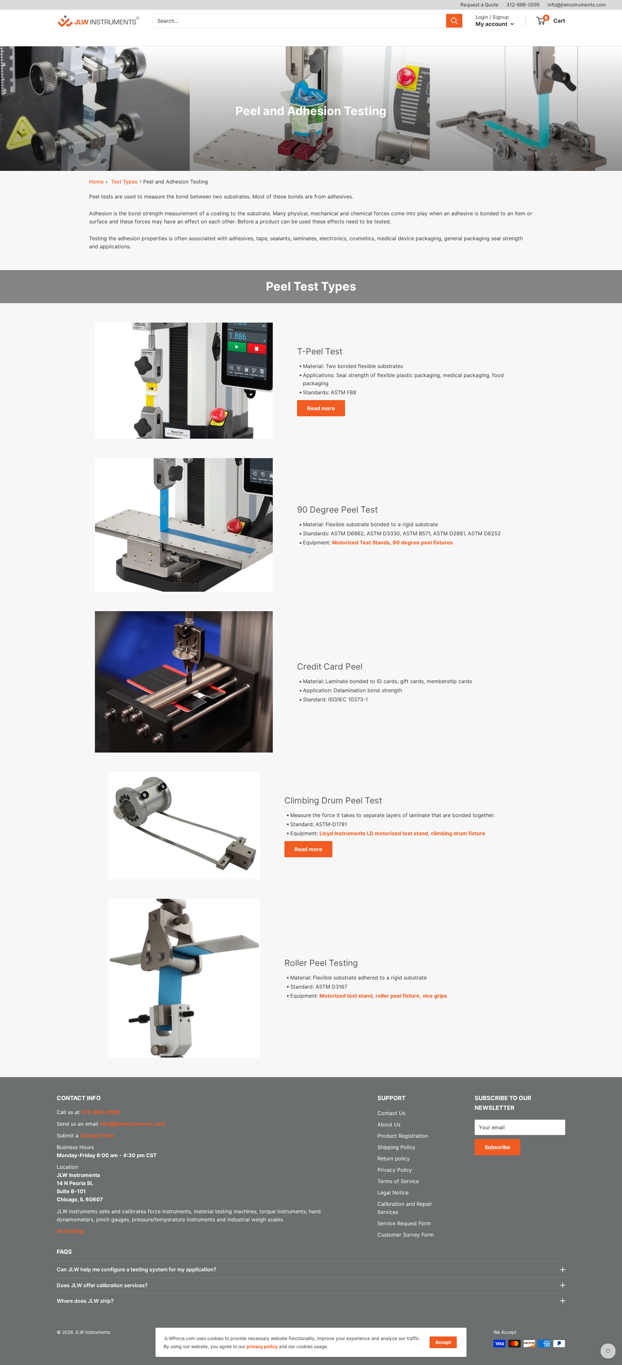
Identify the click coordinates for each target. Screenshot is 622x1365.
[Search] (454, 21)
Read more (321, 408)
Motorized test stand (346, 995)
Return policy (393, 1158)
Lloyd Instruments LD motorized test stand (373, 833)
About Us (283, 38)
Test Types (124, 181)
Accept (443, 1342)
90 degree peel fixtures (423, 542)
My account (492, 23)
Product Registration (402, 1136)
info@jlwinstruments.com (576, 5)
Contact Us (320, 38)
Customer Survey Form (405, 1234)
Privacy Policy (394, 1170)
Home (96, 181)
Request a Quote (479, 5)
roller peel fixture (397, 995)
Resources (240, 38)
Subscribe (497, 1147)
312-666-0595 (523, 5)
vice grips (434, 995)
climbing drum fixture (458, 833)
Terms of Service (398, 1181)
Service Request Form (404, 1223)
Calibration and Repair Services (171, 38)
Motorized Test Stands (361, 542)
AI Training (70, 1231)
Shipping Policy (396, 1147)
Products (68, 38)
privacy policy (262, 1346)
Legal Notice (393, 1192)
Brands (105, 38)
